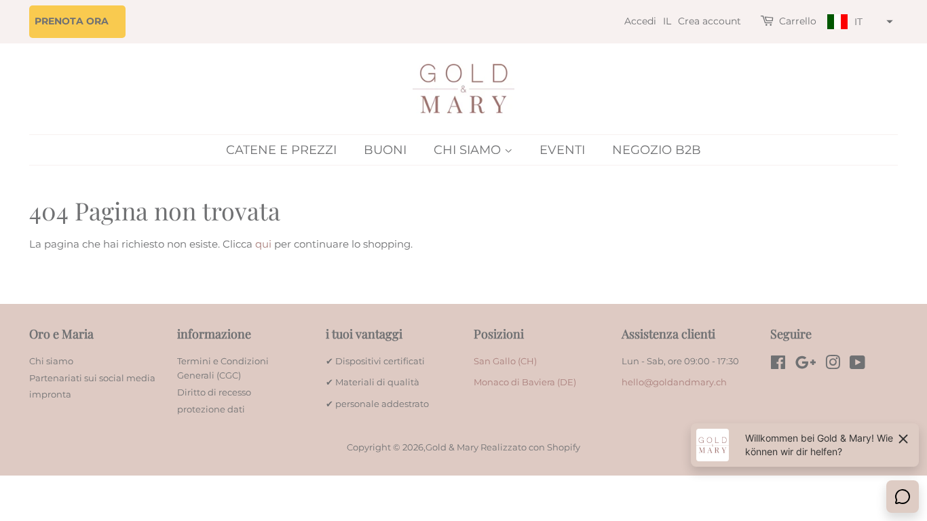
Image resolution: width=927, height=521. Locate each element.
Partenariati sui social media (92, 378)
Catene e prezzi (281, 149)
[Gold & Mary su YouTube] (857, 365)
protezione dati (211, 409)
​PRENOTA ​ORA (72, 21)
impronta (50, 394)
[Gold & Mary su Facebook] (778, 365)
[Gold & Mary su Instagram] (832, 365)
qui (263, 243)
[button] (858, 22)
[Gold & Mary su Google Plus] (805, 365)
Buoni (385, 149)
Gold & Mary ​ (452, 447)
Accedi (640, 21)
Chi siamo (469, 149)
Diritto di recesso (214, 392)
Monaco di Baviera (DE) (525, 382)
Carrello (797, 21)
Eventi (562, 149)
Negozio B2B (656, 149)
